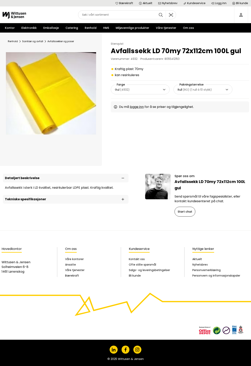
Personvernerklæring (206, 270)
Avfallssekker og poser (60, 41)
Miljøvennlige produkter (132, 28)
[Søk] (161, 14)
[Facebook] (126, 350)
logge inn (137, 107)
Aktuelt (197, 259)
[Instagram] (137, 350)
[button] (65, 178)
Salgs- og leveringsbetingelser (149, 270)
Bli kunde (135, 276)
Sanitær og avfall (32, 41)
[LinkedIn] (114, 350)
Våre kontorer (74, 259)
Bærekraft (72, 276)
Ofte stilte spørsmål (142, 265)
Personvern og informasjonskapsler (216, 276)
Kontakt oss (137, 259)
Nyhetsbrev (200, 265)
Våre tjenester (75, 270)
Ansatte (70, 265)
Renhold (13, 41)
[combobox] (127, 14)
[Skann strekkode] (171, 14)
